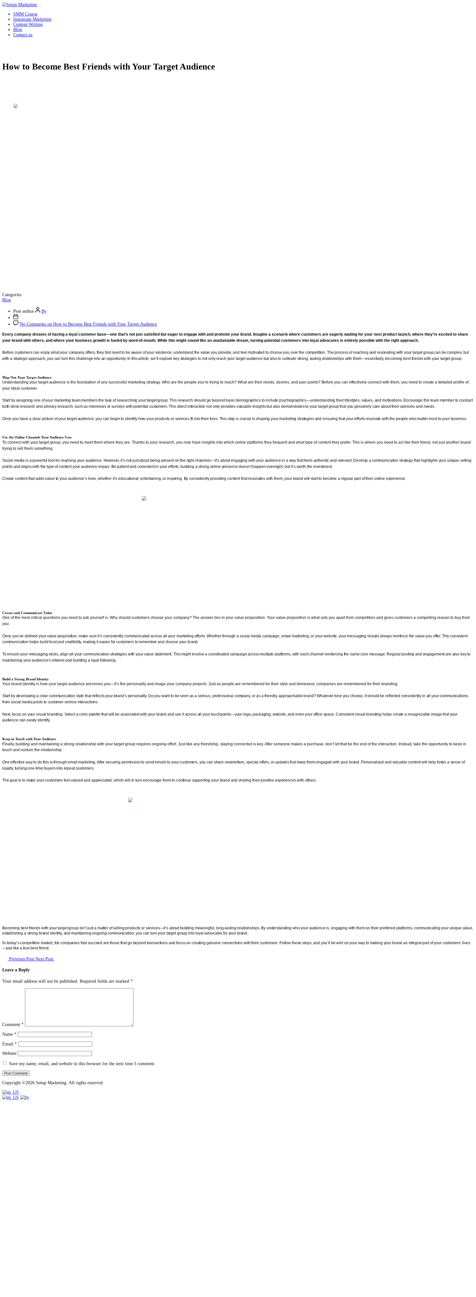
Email (9, 1044)
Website (9, 1053)
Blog (6, 299)
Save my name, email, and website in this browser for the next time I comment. (82, 1063)
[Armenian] (24, 1097)
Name (9, 1034)
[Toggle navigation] (40, 6)
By (44, 311)
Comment (13, 1024)
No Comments (88, 324)
